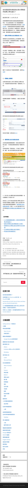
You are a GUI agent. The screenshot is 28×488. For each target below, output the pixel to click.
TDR (6, 250)
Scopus (6, 370)
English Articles (6, 439)
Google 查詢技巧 (7, 432)
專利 (5, 384)
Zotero (5, 347)
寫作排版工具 (6, 355)
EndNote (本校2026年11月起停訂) (12, 349)
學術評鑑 (6, 372)
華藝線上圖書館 (9, 78)
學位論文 (22, 250)
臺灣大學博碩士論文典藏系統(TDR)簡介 (13, 223)
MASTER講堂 (6, 435)
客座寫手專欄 (6, 442)
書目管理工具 (6, 344)
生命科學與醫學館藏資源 (9, 414)
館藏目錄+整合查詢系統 (8, 342)
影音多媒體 (6, 393)
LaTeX (5, 357)
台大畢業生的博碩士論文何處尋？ (12, 229)
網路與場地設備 (6, 430)
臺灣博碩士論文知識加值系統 (12, 139)
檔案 (5, 396)
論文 (5, 255)
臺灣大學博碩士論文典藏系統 (9, 254)
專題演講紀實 (6, 437)
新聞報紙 (6, 382)
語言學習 (6, 403)
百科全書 (6, 386)
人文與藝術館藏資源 (8, 401)
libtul (19, 14)
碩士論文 (9, 252)
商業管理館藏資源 (7, 412)
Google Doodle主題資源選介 (11, 339)
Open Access (7, 331)
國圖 (18, 250)
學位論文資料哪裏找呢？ (10, 231)
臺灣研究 (5, 398)
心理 (5, 409)
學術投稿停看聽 (6, 328)
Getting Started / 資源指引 (9, 324)
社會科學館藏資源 (7, 406)
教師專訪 (5, 444)
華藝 (17, 254)
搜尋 (23, 282)
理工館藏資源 (6, 420)
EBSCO (5, 375)
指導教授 (5, 252)
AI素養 (4, 326)
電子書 (5, 379)
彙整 (4, 455)
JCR (5, 368)
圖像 (5, 391)
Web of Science (8, 365)
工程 (5, 422)
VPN (16, 133)
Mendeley (6, 352)
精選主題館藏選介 (7, 336)
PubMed (6, 417)
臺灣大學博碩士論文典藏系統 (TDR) (13, 35)
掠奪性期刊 (6, 333)
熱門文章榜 (5, 446)
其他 (4, 449)
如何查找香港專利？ (8, 295)
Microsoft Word (8, 360)
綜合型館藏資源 (8, 248)
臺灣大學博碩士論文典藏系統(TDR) (15, 208)
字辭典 (5, 389)
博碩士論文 (14, 248)
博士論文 (9, 250)
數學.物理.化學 (7, 425)
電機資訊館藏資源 (7, 428)
